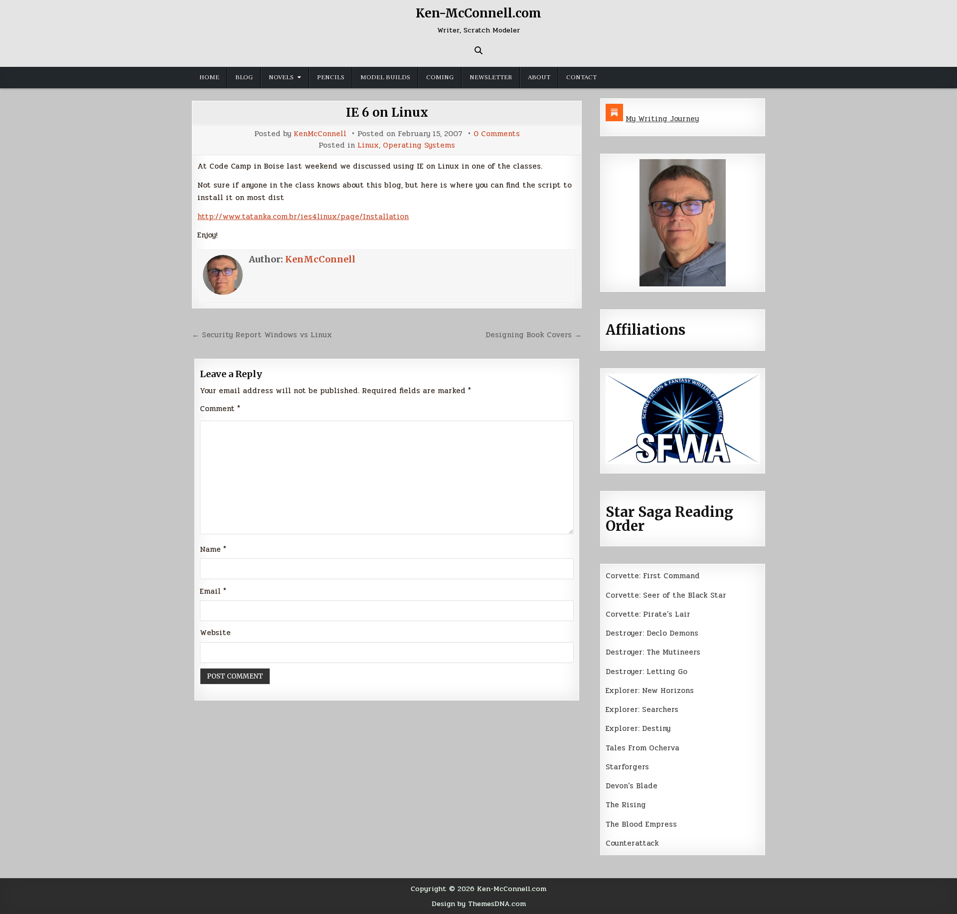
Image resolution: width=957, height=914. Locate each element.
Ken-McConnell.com (478, 13)
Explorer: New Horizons (650, 690)
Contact (581, 77)
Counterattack (632, 843)
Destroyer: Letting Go (646, 672)
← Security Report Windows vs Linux (262, 335)
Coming (440, 77)
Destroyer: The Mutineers (653, 652)
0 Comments (497, 134)
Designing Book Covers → (533, 335)
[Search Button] (478, 50)
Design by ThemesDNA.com (479, 903)
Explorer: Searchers (642, 709)
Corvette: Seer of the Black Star (666, 595)
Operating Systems (419, 145)
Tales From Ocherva (642, 748)
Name (213, 549)
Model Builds (385, 77)
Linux (368, 145)
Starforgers (627, 767)
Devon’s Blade (631, 786)
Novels (281, 77)
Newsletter (491, 77)
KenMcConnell (320, 134)
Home (209, 77)
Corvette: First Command (653, 576)
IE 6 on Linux (387, 112)
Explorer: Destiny (638, 728)
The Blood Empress (641, 824)
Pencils (330, 77)
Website (215, 633)
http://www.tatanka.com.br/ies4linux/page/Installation (303, 217)
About (539, 77)
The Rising (626, 805)
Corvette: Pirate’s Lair (648, 614)
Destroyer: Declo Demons (652, 633)
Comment (220, 409)
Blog (244, 77)
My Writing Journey (662, 119)
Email (213, 591)
